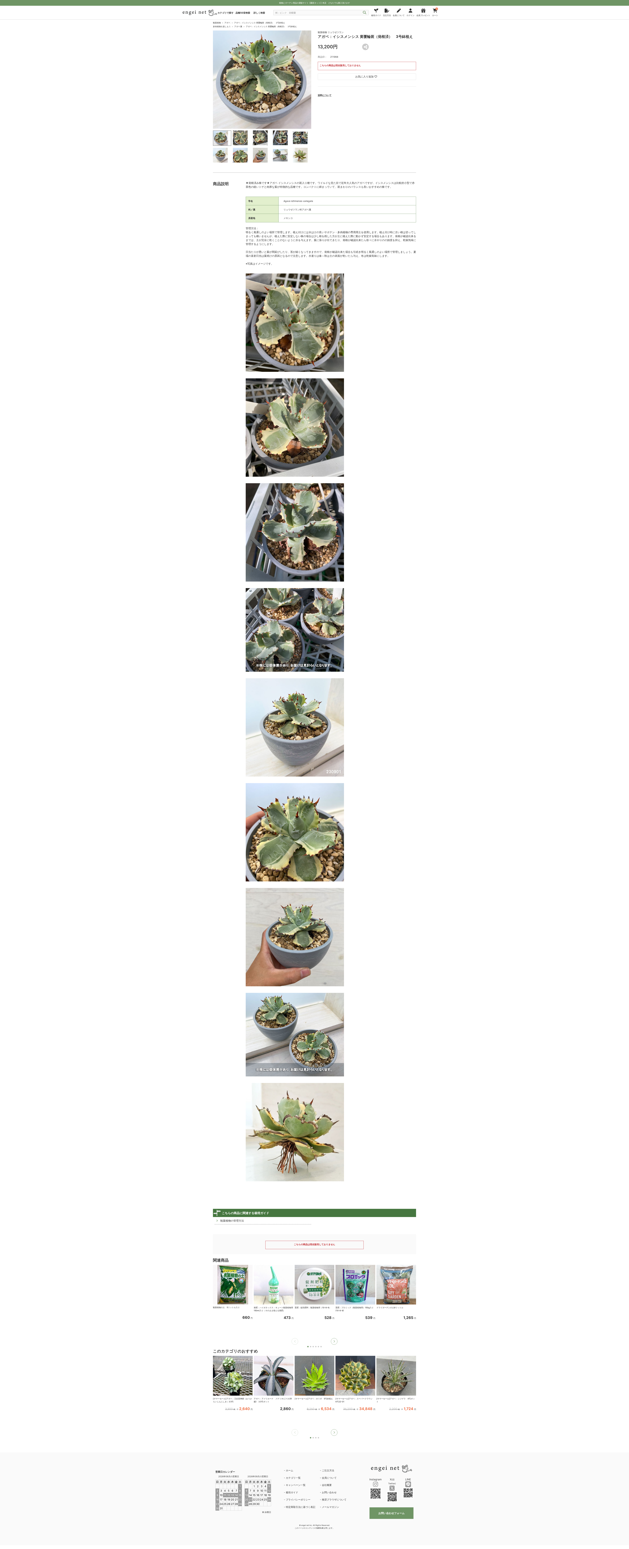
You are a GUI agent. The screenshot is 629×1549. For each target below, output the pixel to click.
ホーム (289, 1470)
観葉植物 (217, 22)
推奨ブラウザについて (334, 1499)
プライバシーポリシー (298, 1499)
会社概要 (327, 1485)
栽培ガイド (292, 1492)
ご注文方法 (328, 1470)
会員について (329, 1477)
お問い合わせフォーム (391, 1513)
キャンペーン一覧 (295, 1485)
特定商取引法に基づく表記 (300, 1507)
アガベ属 (238, 26)
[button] (334, 1341)
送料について (325, 95)
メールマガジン (330, 1507)
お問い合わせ (329, 1492)
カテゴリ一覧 (293, 1477)
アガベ (227, 22)
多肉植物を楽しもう (222, 26)
